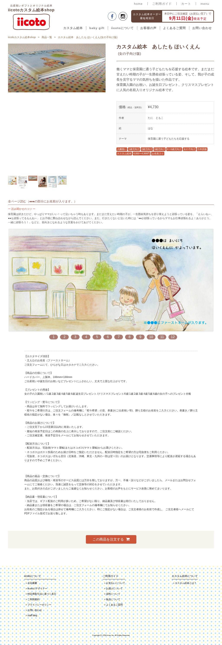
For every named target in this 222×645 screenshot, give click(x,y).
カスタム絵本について (185, 576)
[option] (12, 180)
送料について (112, 594)
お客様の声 (148, 28)
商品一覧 (47, 37)
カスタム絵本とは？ (184, 583)
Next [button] (109, 108)
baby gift (96, 28)
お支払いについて (114, 583)
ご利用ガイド (162, 3)
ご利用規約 (32, 599)
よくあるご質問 (174, 28)
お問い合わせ (202, 28)
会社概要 (31, 583)
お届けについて (113, 588)
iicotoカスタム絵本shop (22, 37)
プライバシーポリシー (38, 604)
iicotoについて (122, 28)
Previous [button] (5, 108)
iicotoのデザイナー (36, 588)
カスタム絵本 (73, 28)
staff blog (31, 615)
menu (205, 3)
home (138, 3)
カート (186, 3)
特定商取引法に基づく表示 (41, 594)
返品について (112, 599)
